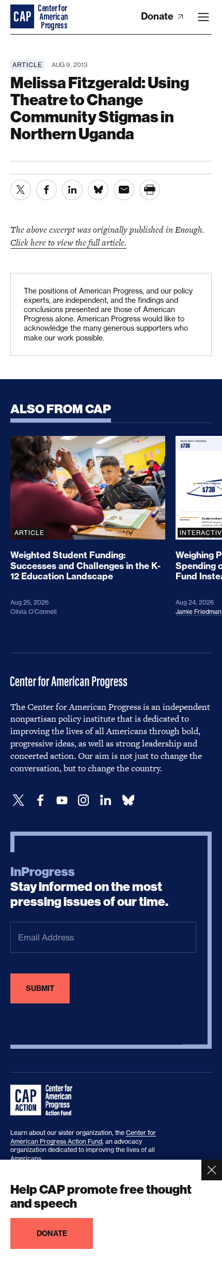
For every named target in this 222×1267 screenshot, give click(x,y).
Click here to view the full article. (68, 242)
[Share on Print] (149, 190)
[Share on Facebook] (46, 190)
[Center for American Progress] (23, 17)
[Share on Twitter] (20, 190)
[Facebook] (40, 800)
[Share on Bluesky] (98, 190)
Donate (158, 16)
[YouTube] (62, 800)
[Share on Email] (124, 190)
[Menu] (203, 17)
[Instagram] (83, 800)
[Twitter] (18, 800)
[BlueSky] (128, 800)
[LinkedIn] (105, 800)
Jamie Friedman (198, 611)
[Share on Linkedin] (72, 190)
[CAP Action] (44, 1100)
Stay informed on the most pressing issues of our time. (89, 887)
